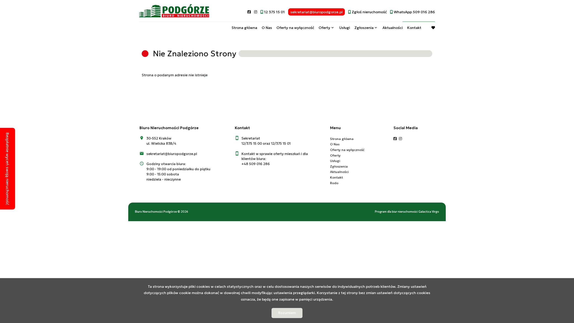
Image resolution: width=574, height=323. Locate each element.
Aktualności (393, 27)
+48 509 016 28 (254, 164)
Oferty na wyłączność (295, 27)
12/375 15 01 (281, 143)
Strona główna (244, 27)
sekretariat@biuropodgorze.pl (171, 154)
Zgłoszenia (339, 166)
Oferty (324, 27)
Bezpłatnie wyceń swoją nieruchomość (7, 168)
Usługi (344, 27)
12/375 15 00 (251, 143)
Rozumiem (287, 313)
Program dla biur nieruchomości (396, 212)
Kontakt (414, 27)
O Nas (267, 27)
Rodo (334, 183)
